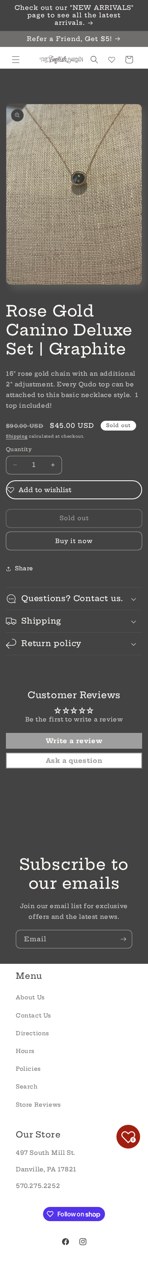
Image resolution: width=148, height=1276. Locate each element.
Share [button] (24, 568)
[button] (15, 59)
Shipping (17, 436)
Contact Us (33, 1015)
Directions (32, 1033)
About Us (30, 997)
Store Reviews (38, 1104)
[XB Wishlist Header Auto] (111, 59)
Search (27, 1086)
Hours (25, 1051)
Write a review (74, 741)
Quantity (19, 449)
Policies (28, 1068)
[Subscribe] (123, 939)
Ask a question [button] (74, 760)
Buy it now (74, 541)
